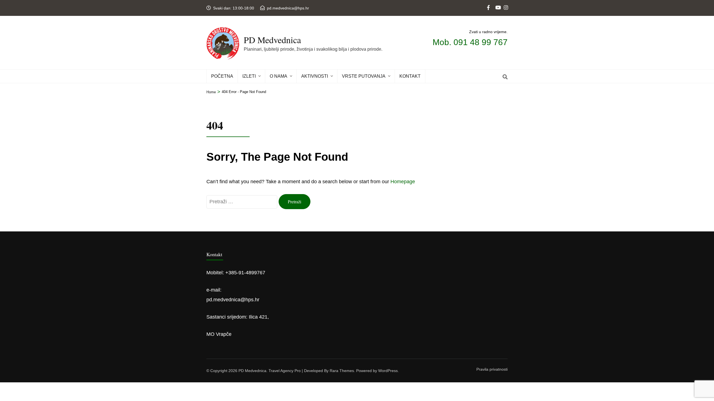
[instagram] (506, 3)
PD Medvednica (272, 40)
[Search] (505, 77)
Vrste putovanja (363, 76)
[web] (489, 3)
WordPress (388, 370)
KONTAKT (410, 76)
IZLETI (249, 76)
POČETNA (222, 76)
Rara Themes (342, 370)
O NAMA (278, 76)
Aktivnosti (314, 76)
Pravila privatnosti (492, 369)
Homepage (402, 181)
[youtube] (497, 3)
